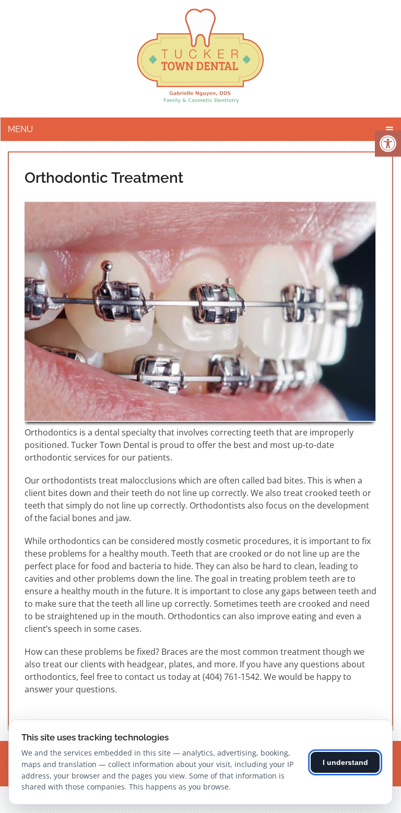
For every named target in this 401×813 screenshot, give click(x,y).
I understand (345, 762)
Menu (20, 129)
